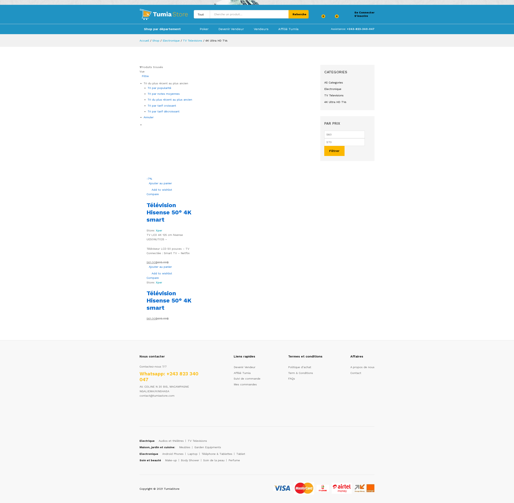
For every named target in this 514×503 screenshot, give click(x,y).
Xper (159, 230)
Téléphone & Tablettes (217, 453)
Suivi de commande (247, 378)
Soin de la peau (213, 460)
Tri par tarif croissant (162, 105)
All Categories (333, 82)
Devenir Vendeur (231, 29)
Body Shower (190, 460)
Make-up (171, 460)
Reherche (299, 14)
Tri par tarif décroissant (163, 111)
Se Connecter (364, 12)
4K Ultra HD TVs (335, 102)
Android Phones (173, 453)
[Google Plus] (153, 408)
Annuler (149, 117)
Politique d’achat (299, 367)
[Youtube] (159, 408)
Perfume (234, 460)
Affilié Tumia (288, 29)
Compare (153, 194)
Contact (355, 373)
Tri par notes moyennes (164, 93)
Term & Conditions (300, 373)
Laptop (193, 453)
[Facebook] (141, 408)
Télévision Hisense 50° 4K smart (169, 212)
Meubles (184, 447)
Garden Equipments (207, 447)
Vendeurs (261, 29)
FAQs (291, 378)
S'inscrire (361, 15)
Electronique (332, 89)
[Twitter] (147, 408)
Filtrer (334, 151)
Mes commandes (245, 384)
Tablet (240, 453)
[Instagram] (165, 408)
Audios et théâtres (171, 440)
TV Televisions (334, 95)
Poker (204, 29)
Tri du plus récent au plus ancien (170, 99)
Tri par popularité (159, 88)
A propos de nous (362, 367)
